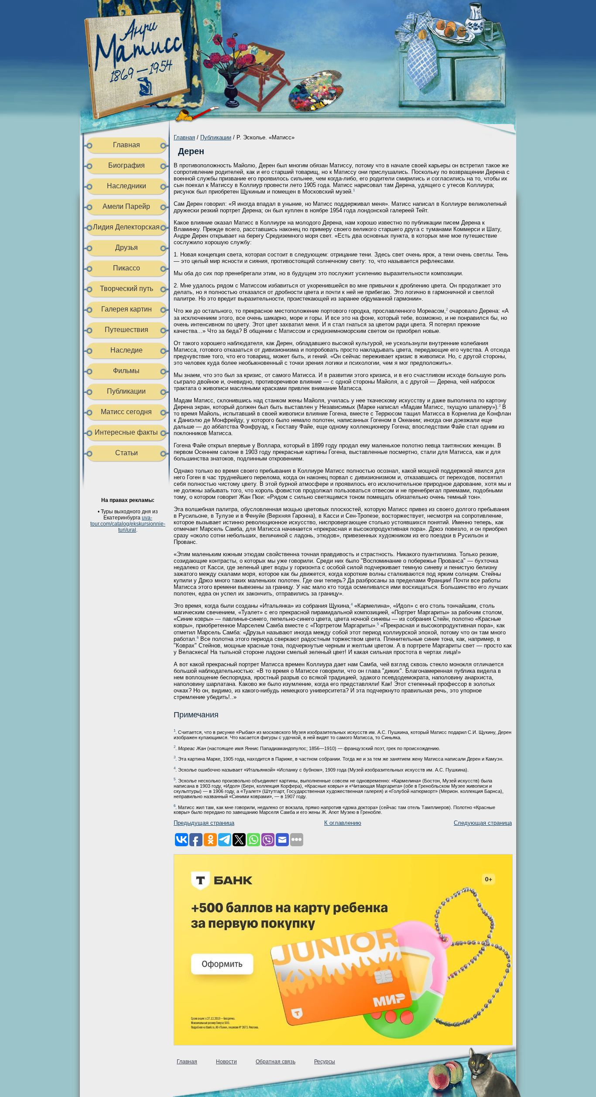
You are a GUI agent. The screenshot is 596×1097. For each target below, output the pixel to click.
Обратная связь (275, 1062)
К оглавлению (342, 823)
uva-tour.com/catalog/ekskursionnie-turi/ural (127, 524)
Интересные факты (126, 432)
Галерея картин (126, 309)
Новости (226, 1062)
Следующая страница (483, 823)
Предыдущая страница (204, 823)
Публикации (126, 391)
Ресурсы (324, 1062)
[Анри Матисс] (142, 111)
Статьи (126, 453)
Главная (126, 145)
